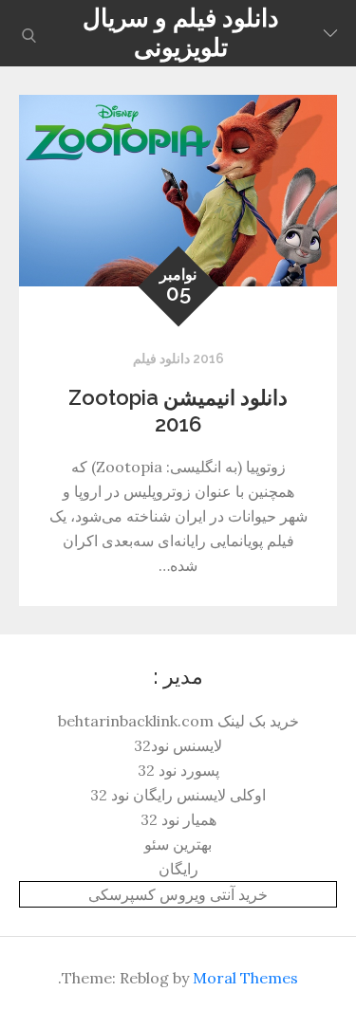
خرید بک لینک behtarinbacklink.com (178, 720)
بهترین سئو (178, 844)
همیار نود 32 (178, 819)
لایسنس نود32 (178, 745)
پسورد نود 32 (178, 770)
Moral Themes (245, 977)
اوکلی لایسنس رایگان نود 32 (178, 794)
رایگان (178, 868)
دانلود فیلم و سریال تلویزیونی (181, 33)
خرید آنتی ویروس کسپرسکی (178, 894)
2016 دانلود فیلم (178, 358)
